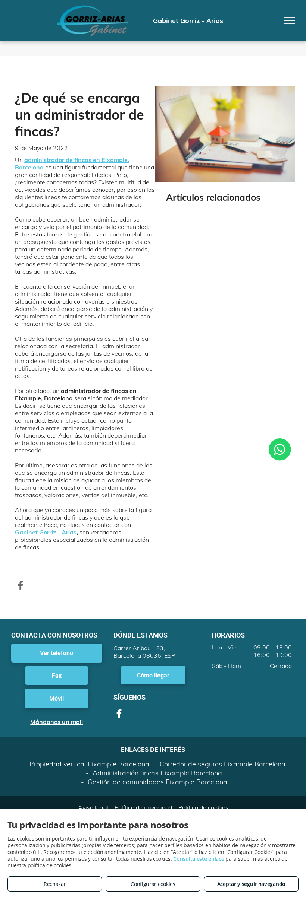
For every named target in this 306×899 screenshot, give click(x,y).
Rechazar (55, 883)
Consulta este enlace (198, 858)
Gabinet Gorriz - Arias (45, 532)
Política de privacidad (143, 807)
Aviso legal (93, 807)
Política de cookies (203, 807)
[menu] (289, 20)
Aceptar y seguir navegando (251, 883)
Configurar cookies (153, 883)
